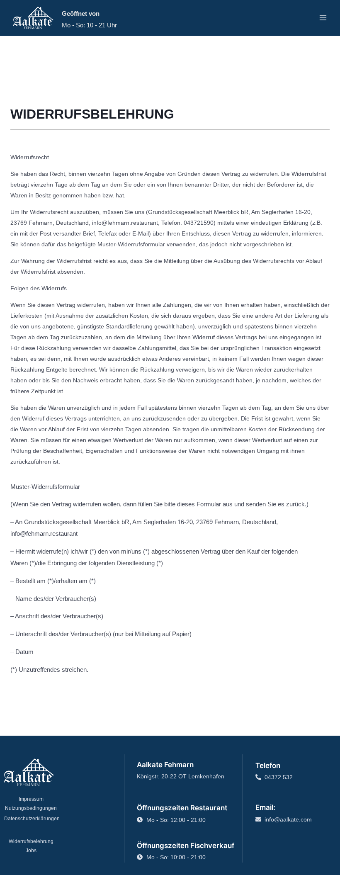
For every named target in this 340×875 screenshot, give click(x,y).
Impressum (31, 799)
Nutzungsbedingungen (31, 808)
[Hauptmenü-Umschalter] (323, 18)
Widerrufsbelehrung (31, 841)
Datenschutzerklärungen (32, 819)
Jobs (31, 850)
